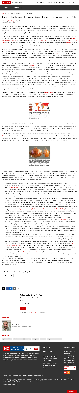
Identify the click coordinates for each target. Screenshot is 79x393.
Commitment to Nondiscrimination (18, 375)
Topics (63, 2)
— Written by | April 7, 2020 (11, 21)
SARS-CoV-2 (59, 53)
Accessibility (15, 384)
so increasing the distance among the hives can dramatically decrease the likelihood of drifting (39, 209)
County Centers (57, 2)
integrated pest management (54, 339)
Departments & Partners (50, 356)
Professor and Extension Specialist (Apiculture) (21, 326)
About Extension (47, 351)
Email (22, 300)
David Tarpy (11, 21)
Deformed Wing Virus (44, 40)
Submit (23, 308)
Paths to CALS (70, 2)
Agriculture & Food (7, 339)
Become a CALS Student (50, 363)
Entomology (17, 8)
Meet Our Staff (43, 2)
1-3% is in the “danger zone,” (29, 252)
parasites (43, 339)
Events (50, 2)
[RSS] (68, 372)
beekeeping (28, 339)
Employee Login (72, 391)
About (36, 2)
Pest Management (18, 339)
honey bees (35, 339)
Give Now (46, 368)
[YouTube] (65, 372)
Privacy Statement (39, 375)
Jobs (44, 354)
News (3, 13)
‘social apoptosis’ (61, 219)
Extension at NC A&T (49, 365)
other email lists (33, 312)
